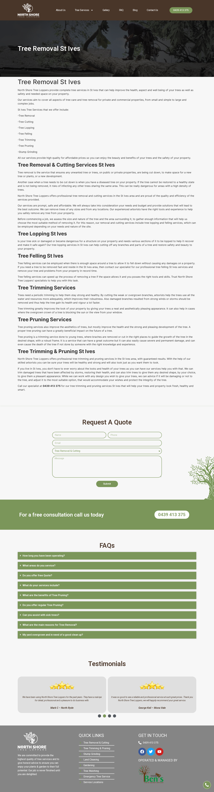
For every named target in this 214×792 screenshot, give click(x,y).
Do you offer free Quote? (37, 575)
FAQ (121, 10)
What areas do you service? (39, 565)
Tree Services (82, 10)
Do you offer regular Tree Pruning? (43, 605)
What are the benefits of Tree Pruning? (45, 595)
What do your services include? (41, 585)
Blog (135, 10)
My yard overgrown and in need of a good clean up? (53, 634)
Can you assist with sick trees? (41, 614)
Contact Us (152, 10)
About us (60, 10)
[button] (107, 556)
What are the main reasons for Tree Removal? (50, 624)
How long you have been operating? (44, 555)
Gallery (106, 10)
